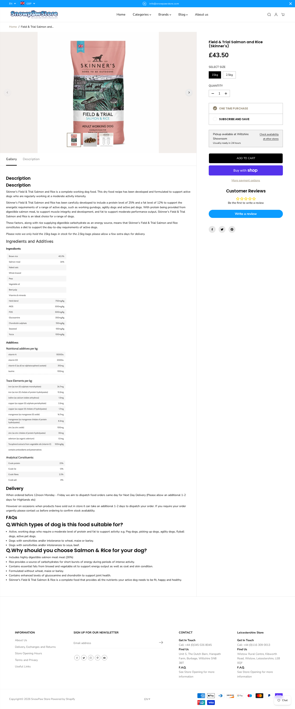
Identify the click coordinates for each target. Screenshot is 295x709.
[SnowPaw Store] (34, 14)
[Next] (188, 92)
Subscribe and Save (234, 119)
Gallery (11, 159)
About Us (21, 640)
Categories (141, 14)
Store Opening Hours (28, 653)
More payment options (246, 180)
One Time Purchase (233, 109)
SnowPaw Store (40, 699)
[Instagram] (90, 657)
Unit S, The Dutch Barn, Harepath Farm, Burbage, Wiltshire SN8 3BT (200, 658)
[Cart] (283, 15)
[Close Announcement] (290, 3)
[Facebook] (212, 229)
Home (121, 14)
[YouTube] (104, 657)
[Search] (269, 15)
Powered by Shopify (63, 699)
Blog (182, 14)
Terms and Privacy (26, 660)
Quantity (216, 86)
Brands (164, 14)
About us (201, 14)
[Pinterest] (232, 229)
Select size (217, 67)
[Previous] (7, 92)
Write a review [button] (246, 214)
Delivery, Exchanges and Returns (35, 647)
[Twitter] (222, 229)
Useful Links (23, 666)
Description (31, 159)
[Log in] (276, 15)
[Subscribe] (161, 643)
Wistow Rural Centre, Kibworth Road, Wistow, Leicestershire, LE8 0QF (258, 658)
